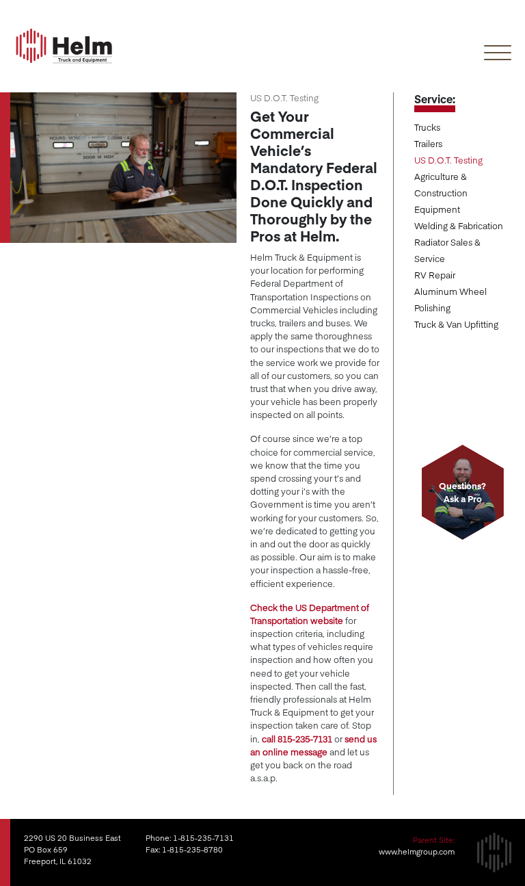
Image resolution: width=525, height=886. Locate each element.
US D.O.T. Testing (448, 160)
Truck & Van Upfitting (456, 324)
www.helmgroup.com (417, 851)
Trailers (428, 143)
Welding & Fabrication (458, 225)
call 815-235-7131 (297, 738)
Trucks (427, 127)
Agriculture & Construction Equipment (441, 192)
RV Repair (434, 275)
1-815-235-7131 (203, 838)
